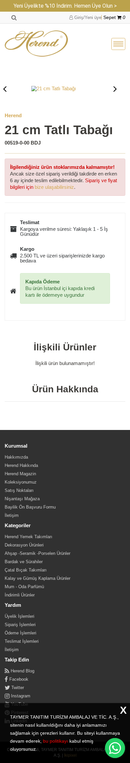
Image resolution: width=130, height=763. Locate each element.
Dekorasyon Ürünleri (24, 545)
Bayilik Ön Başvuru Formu (30, 507)
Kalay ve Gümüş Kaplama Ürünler (37, 578)
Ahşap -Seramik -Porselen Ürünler (37, 553)
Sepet (114, 17)
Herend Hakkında (21, 465)
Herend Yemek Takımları (28, 536)
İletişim (12, 515)
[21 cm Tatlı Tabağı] (61, 88)
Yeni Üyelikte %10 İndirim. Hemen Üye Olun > (65, 6)
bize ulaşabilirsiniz (54, 187)
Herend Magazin (20, 473)
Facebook (18, 679)
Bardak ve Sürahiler (24, 561)
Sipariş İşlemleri (20, 624)
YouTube (19, 704)
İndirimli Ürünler (20, 594)
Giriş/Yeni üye (87, 17)
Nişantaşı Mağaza (22, 498)
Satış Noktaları (19, 490)
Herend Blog (21, 670)
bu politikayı (55, 741)
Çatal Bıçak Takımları (26, 570)
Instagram (20, 695)
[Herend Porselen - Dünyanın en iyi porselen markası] (36, 44)
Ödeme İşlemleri (20, 632)
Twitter (17, 687)
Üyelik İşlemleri (19, 616)
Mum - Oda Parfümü (24, 586)
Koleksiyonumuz (21, 482)
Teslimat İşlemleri (22, 641)
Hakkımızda (16, 457)
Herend (13, 115)
